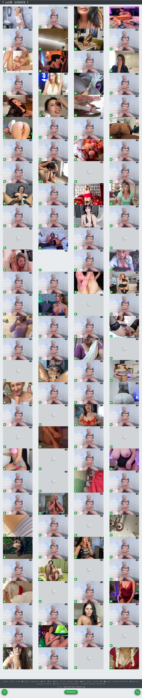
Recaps (73, 686)
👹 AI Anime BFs (74, 683)
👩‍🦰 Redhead (71, 681)
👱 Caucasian (25, 681)
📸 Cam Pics (92, 683)
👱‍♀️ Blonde (55, 681)
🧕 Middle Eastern (34, 681)
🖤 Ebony (11, 681)
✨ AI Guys (66, 683)
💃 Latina (17, 681)
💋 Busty (89, 681)
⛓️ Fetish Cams (41, 683)
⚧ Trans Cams (124, 681)
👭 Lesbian (95, 681)
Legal (84, 686)
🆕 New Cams (107, 681)
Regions (66, 686)
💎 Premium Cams (134, 681)
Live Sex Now (71, 692)
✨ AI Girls (49, 683)
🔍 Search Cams (101, 683)
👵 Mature (43, 681)
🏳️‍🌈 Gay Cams (115, 681)
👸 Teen (50, 681)
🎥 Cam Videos (84, 683)
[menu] (4, 692)
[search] (137, 692)
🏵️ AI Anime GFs (57, 683)
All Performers (79, 686)
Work (70, 686)
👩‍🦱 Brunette (63, 681)
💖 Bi (101, 681)
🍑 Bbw (77, 681)
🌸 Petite (83, 681)
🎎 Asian (5, 681)
